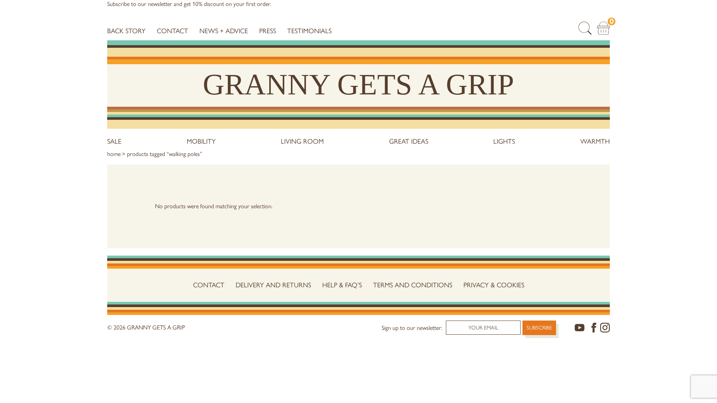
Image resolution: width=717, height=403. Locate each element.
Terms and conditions (412, 285)
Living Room (302, 141)
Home (114, 153)
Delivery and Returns (273, 285)
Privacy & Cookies (493, 285)
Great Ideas (408, 141)
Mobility (201, 141)
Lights (504, 141)
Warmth (595, 141)
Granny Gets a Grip (358, 84)
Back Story (126, 31)
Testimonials (309, 31)
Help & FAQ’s (342, 285)
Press (267, 31)
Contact (172, 31)
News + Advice (223, 31)
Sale (114, 141)
